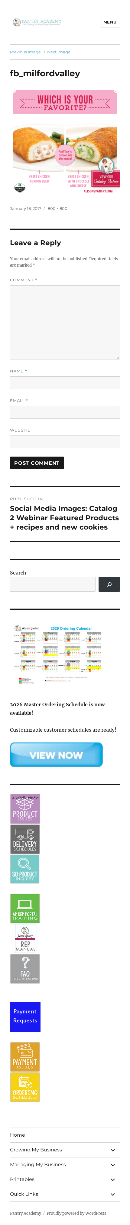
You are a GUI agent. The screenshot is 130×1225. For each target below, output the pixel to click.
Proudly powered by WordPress (76, 1213)
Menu (110, 22)
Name (19, 371)
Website (20, 430)
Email (19, 400)
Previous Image (25, 51)
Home (17, 1135)
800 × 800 (57, 208)
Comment (23, 280)
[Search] (109, 584)
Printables (22, 1179)
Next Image (58, 51)
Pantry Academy (25, 1213)
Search (18, 573)
